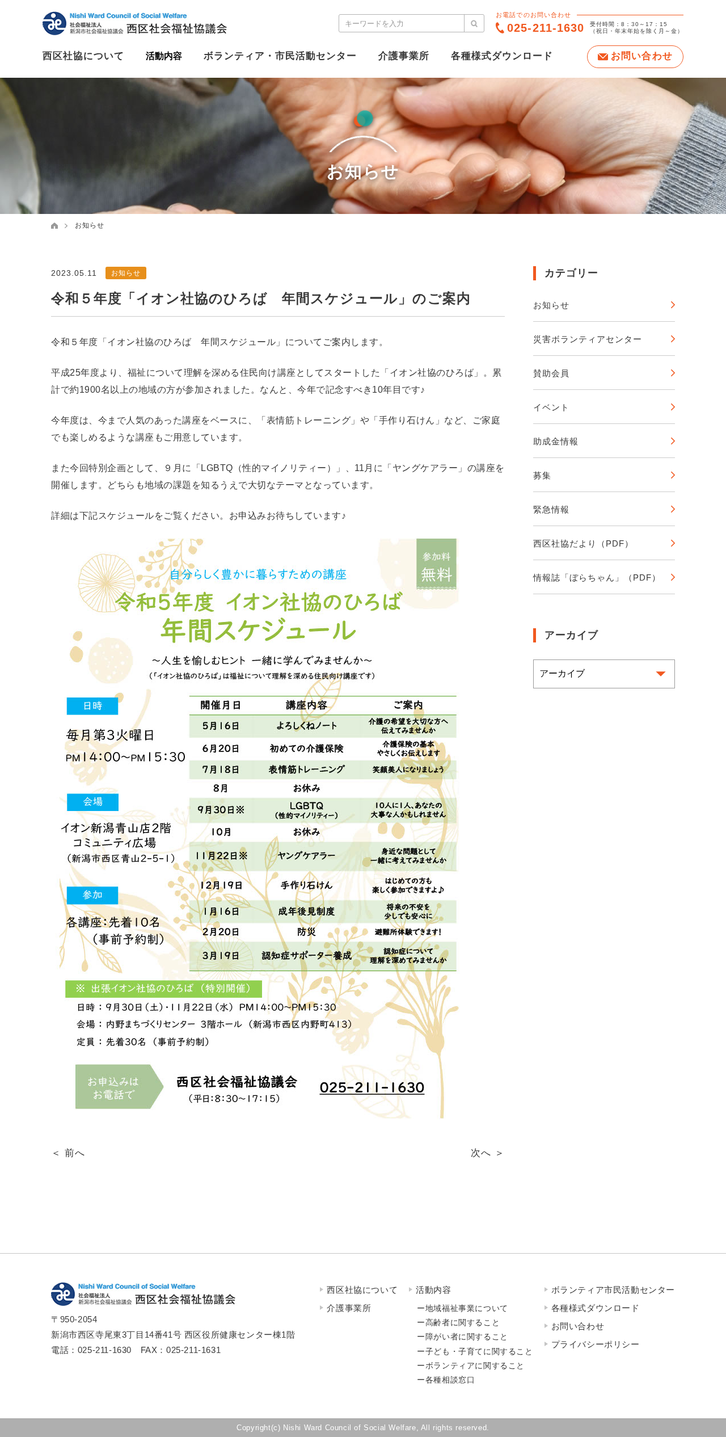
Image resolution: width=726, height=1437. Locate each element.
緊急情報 (551, 509)
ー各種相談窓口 (446, 1379)
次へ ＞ (488, 1153)
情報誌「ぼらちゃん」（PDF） (597, 577)
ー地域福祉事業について (462, 1308)
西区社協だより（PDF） (583, 543)
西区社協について (83, 56)
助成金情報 (556, 441)
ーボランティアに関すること (471, 1365)
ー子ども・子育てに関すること (475, 1351)
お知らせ (89, 225)
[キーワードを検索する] (474, 23)
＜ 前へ (68, 1153)
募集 (542, 475)
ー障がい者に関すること (462, 1336)
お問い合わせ (578, 1326)
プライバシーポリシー (595, 1344)
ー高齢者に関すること (458, 1322)
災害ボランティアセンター (587, 339)
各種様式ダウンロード (502, 56)
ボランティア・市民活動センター (280, 56)
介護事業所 (403, 56)
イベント (551, 407)
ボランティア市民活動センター (613, 1290)
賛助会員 (551, 373)
